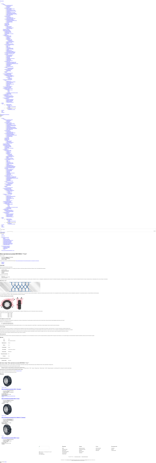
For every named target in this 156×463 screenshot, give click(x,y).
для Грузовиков (7, 147)
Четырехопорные (10, 155)
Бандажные (8, 7)
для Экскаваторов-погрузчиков (10, 10)
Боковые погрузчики (9, 42)
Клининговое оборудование (7, 201)
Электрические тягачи (9, 187)
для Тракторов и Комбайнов (10, 19)
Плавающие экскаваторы (9, 102)
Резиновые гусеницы (6, 29)
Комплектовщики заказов (8, 69)
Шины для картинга (9, 28)
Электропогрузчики (9, 39)
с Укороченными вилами (9, 163)
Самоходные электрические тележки (10, 52)
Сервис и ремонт (98, 449)
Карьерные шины (7, 130)
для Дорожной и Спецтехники (9, 33)
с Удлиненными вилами (9, 48)
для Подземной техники (9, 17)
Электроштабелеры (9, 56)
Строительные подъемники (9, 75)
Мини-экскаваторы (9, 101)
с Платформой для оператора (10, 58)
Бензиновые (8, 38)
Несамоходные (10, 76)
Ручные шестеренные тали (10, 198)
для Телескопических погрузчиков (11, 13)
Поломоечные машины (8, 87)
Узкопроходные (8, 174)
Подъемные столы (7, 61)
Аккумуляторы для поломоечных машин (12, 92)
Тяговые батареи (7, 203)
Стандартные (8, 45)
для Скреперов (8, 15)
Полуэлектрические (9, 55)
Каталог (3, 3)
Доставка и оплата (113, 450)
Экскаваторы (7, 98)
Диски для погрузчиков (6, 144)
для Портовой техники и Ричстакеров (11, 128)
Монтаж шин (97, 450)
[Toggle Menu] (0, 2)
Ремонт (9, 107)
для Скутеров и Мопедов (9, 27)
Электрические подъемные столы (11, 62)
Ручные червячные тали (9, 82)
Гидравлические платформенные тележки (12, 63)
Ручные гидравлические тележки (9, 44)
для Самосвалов (8, 131)
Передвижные (8, 179)
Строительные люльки (8, 74)
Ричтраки (6, 71)
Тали (5, 80)
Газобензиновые (8, 152)
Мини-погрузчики (81, 451)
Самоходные (8, 171)
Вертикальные (8, 184)
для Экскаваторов (8, 9)
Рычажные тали (8, 83)
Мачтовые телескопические (10, 190)
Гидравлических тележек (11, 109)
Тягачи (6, 72)
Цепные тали (8, 84)
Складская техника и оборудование (8, 240)
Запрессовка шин (8, 104)
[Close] (0, 228)
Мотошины (6, 25)
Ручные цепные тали (9, 200)
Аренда (3, 217)
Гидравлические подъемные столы (11, 176)
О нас (2, 111)
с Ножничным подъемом (9, 165)
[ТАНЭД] (1, 115)
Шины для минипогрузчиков (10, 123)
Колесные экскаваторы (9, 214)
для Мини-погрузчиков (8, 32)
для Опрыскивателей (9, 21)
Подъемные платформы (9, 66)
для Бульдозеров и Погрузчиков (10, 18)
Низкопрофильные (9, 50)
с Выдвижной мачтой (9, 60)
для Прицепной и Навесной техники (11, 20)
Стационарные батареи (8, 94)
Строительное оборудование (7, 73)
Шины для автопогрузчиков (9, 5)
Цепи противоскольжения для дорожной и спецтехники (31, 260)
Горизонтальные (8, 70)
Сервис (3, 103)
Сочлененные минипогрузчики (9, 96)
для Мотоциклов (8, 141)
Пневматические (8, 120)
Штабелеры (6, 168)
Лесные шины (7, 23)
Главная (3, 234)
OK (0, 462)
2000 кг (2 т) (8, 46)
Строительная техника (6, 97)
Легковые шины (7, 24)
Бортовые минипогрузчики (8, 95)
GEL (8, 91)
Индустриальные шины (8, 122)
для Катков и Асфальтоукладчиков (11, 125)
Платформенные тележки (10, 182)
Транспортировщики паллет (10, 53)
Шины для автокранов (9, 14)
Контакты (3, 112)
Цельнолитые (8, 6)
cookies (5, 461)
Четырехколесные (10, 68)
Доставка (3, 110)
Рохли (7, 160)
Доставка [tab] (3, 263)
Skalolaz (6, 34)
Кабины (7, 157)
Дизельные (8, 37)
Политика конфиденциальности (85, 456)
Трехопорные (10, 40)
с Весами (7, 49)
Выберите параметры (4, 395)
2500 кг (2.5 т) (8, 47)
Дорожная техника (5, 209)
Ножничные (8, 77)
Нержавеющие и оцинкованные (10, 166)
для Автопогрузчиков (8, 31)
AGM (9, 206)
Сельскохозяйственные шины (9, 133)
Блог (2, 225)
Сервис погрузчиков (9, 219)
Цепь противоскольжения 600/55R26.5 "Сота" (8, 250)
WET (9, 90)
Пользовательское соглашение (77, 456)
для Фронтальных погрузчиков (10, 12)
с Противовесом (8, 59)
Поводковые (8, 57)
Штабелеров (10, 108)
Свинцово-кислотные (9, 89)
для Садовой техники (9, 136)
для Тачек (7, 22)
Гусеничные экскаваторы (10, 99)
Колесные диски (64, 450)
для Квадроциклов (9, 26)
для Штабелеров (8, 93)
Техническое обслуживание (12, 106)
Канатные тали (8, 195)
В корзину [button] (3, 403)
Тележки (6, 67)
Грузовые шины (7, 139)
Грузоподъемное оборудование (7, 79)
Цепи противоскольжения (6, 30)
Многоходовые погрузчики (10, 41)
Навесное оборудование (9, 158)
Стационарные (8, 65)
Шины (4, 4)
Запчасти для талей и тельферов (10, 81)
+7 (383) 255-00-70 (2, 232)
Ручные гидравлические (9, 54)
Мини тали (8, 85)
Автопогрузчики (8, 36)
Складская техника (6, 149)
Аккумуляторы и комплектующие (8, 88)
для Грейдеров (8, 11)
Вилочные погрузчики (8, 35)
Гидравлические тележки (82, 449)
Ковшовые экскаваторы (9, 100)
